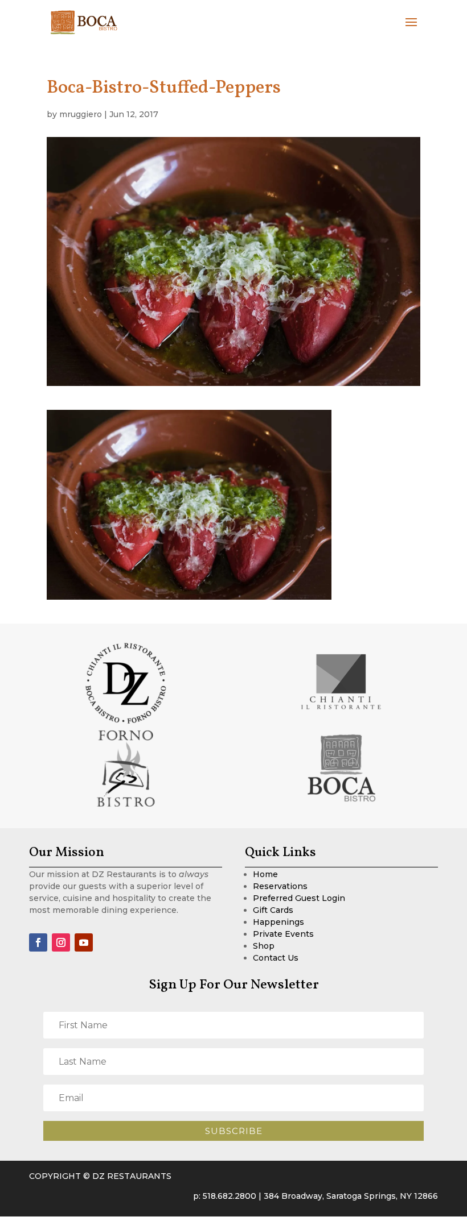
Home (265, 874)
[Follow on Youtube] (84, 942)
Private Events (283, 934)
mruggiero (80, 114)
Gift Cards (273, 910)
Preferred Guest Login (299, 898)
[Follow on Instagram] (61, 942)
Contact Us (275, 958)
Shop (264, 946)
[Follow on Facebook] (38, 942)
